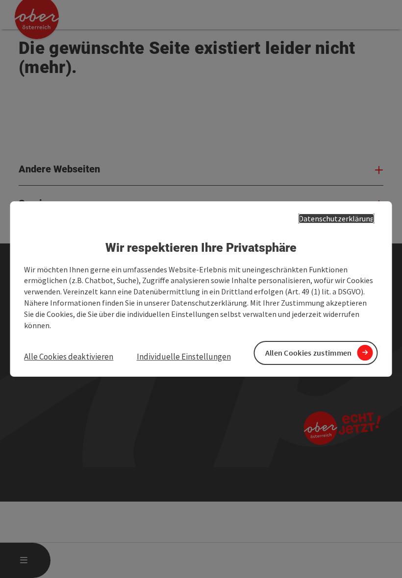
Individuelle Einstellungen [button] (184, 356)
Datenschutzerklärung (337, 218)
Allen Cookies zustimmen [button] (308, 353)
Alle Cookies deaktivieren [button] (68, 356)
